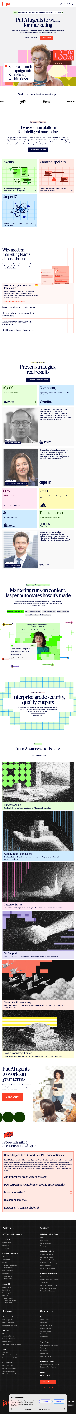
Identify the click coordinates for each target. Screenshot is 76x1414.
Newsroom (43, 1323)
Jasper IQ (34, 1162)
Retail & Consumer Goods (48, 1285)
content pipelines (42, 1166)
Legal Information (46, 1328)
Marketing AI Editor (10, 1265)
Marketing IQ (6, 1287)
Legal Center (69, 1405)
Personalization (45, 1243)
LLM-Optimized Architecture (49, 1345)
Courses (5, 1352)
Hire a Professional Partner (11, 1374)
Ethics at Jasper (45, 1356)
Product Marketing (46, 1254)
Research (5, 1245)
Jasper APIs (6, 1273)
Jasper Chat (8, 1267)
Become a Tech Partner (48, 1367)
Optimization (6, 1243)
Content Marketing (46, 1257)
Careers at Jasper (46, 1325)
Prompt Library (7, 1342)
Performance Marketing (48, 1260)
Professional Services (47, 1291)
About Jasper (44, 1320)
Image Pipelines (7, 1271)
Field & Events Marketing (48, 1263)
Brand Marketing (45, 1266)
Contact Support (8, 1366)
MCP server (28, 1168)
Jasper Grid (6, 1260)
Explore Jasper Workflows (11, 1358)
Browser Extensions (46, 1334)
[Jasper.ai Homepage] (6, 4)
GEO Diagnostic (7, 1320)
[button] (46, 38)
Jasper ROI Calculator (9, 1325)
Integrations (44, 1337)
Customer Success (8, 1371)
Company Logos (45, 1331)
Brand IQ (5, 1296)
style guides (59, 1162)
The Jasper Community (10, 1355)
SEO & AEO (44, 1240)
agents (25, 1166)
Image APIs (7, 1278)
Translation (6, 1248)
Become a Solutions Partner (49, 1364)
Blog (3, 1333)
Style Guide (8, 1302)
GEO (41, 1237)
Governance (44, 1351)
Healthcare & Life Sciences (49, 1280)
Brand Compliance (8, 1323)
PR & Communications (47, 1268)
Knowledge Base (8, 1293)
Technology (44, 1283)
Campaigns (44, 1246)
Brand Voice (8, 1298)
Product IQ (6, 1290)
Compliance (44, 1354)
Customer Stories (8, 1336)
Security (43, 1348)
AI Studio (5, 1257)
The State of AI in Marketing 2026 (13, 1344)
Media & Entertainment (48, 1288)
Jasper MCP (8, 1276)
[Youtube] (73, 1402)
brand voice (51, 1162)
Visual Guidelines (10, 1300)
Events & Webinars (8, 1339)
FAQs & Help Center (9, 1368)
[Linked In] (69, 1402)
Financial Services (46, 1277)
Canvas (4, 1262)
